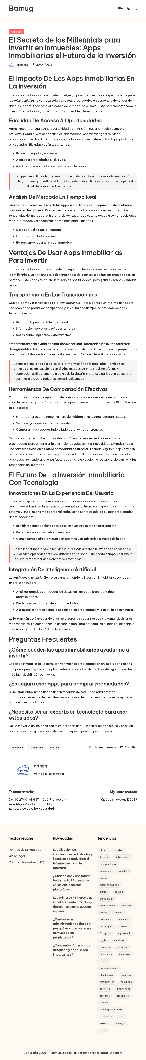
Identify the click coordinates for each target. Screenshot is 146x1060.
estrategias (106, 926)
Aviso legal (17, 856)
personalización (109, 968)
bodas (103, 877)
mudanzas (124, 954)
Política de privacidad (25, 850)
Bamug (21, 8)
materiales (106, 954)
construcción (107, 905)
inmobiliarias (36, 747)
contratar (127, 905)
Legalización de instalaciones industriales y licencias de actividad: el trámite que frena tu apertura (73, 859)
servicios (105, 988)
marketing (122, 947)
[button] (49, 774)
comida (118, 891)
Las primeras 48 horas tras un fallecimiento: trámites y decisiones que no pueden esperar (72, 904)
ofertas (104, 961)
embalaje (123, 919)
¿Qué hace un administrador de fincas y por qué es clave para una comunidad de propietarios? (72, 928)
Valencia (104, 1023)
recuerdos (126, 974)
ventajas (121, 1023)
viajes (103, 1030)
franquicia (105, 933)
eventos (124, 926)
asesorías (105, 871)
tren (121, 1016)
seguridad (126, 981)
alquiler (118, 850)
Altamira (116, 1053)
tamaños (105, 995)
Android (104, 857)
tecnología (123, 995)
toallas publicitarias (111, 1009)
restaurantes (107, 981)
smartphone (123, 988)
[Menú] (120, 8)
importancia (124, 933)
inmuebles (118, 940)
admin (40, 765)
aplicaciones (122, 857)
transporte (106, 1016)
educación (106, 919)
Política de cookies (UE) (26, 862)
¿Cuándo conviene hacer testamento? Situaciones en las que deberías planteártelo (71, 883)
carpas (104, 891)
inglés (103, 940)
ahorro (103, 850)
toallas (104, 1002)
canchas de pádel (109, 884)
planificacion (107, 974)
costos (104, 912)
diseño (118, 912)
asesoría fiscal (108, 864)
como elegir (106, 898)
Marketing (16, 31)
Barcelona (123, 871)
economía (17, 747)
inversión (55, 747)
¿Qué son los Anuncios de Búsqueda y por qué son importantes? (71, 949)
